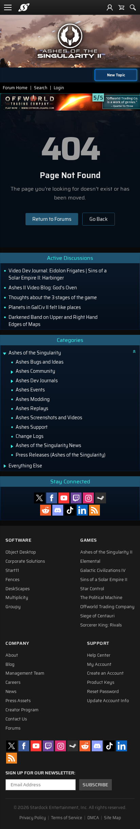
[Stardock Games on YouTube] (64, 498)
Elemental (90, 561)
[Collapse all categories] (134, 351)
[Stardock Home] (24, 7)
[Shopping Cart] (121, 7)
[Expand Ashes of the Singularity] (4, 353)
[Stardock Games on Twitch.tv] (76, 498)
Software (18, 540)
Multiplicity (16, 597)
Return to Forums (51, 219)
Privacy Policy (32, 818)
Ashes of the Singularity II (106, 552)
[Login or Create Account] (110, 7)
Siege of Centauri (97, 616)
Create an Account (105, 673)
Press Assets (18, 700)
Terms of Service (66, 818)
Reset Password (103, 691)
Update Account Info (108, 700)
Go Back (98, 219)
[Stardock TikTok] (70, 510)
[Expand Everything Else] (5, 466)
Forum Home (15, 87)
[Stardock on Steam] (100, 498)
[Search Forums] (133, 7)
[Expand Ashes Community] (12, 372)
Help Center (98, 655)
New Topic (116, 75)
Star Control (92, 588)
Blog (10, 664)
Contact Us (16, 719)
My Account (99, 664)
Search (40, 87)
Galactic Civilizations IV (103, 570)
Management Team (24, 673)
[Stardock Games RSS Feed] (94, 510)
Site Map (112, 818)
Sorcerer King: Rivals (101, 625)
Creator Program (21, 710)
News (10, 691)
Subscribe (95, 784)
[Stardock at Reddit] (45, 510)
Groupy (13, 606)
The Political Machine (101, 597)
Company (17, 643)
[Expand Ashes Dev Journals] (12, 381)
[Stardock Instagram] (88, 498)
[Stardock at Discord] (58, 510)
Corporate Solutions (25, 561)
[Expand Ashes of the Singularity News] (12, 446)
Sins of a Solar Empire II (103, 579)
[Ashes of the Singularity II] (70, 40)
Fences (12, 579)
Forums (12, 728)
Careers (12, 682)
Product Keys (100, 682)
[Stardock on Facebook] (52, 498)
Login (59, 87)
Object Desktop (20, 552)
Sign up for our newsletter (39, 773)
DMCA (93, 818)
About (11, 655)
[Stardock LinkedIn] (82, 510)
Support (98, 643)
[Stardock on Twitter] (39, 498)
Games (88, 540)
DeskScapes (17, 588)
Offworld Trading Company (107, 606)
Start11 (12, 570)
